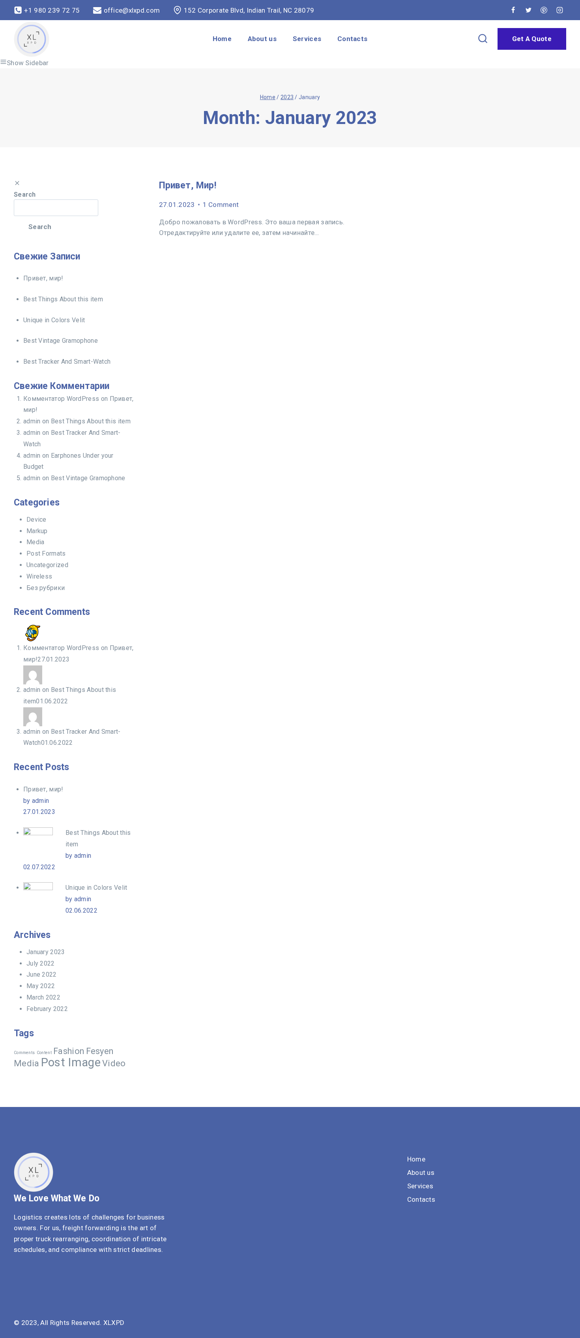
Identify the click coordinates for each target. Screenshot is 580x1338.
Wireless (39, 576)
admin (32, 421)
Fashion (68, 1051)
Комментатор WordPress (61, 398)
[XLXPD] (31, 39)
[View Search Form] (483, 39)
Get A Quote (532, 39)
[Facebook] (513, 10)
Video (114, 1063)
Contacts (352, 39)
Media (35, 542)
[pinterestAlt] (544, 10)
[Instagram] (559, 10)
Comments (24, 1052)
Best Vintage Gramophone (60, 340)
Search (25, 194)
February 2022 (47, 1009)
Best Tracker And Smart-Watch (66, 361)
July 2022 (40, 963)
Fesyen (100, 1051)
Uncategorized (47, 565)
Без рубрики (45, 588)
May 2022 (40, 986)
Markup (37, 531)
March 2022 (43, 997)
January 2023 (45, 952)
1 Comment (221, 205)
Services (307, 39)
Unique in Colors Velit (54, 320)
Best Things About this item (63, 299)
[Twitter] (528, 10)
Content (44, 1052)
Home (222, 39)
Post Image (71, 1062)
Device (36, 519)
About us (262, 39)
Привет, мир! (187, 185)
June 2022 (41, 974)
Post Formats (46, 553)
